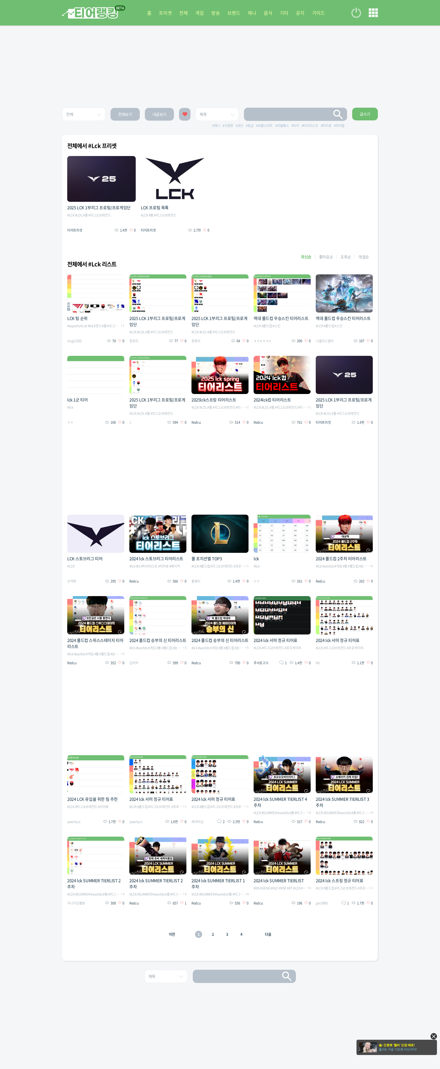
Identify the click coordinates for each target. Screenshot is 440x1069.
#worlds (328, 566)
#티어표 (163, 566)
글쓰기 (365, 114)
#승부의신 (366, 566)
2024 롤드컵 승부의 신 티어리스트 (157, 640)
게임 (199, 12)
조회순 (345, 257)
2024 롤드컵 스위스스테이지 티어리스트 (95, 643)
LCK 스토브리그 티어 (84, 558)
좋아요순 (326, 257)
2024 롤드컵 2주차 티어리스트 (341, 558)
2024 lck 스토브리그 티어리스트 (156, 558)
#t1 (138, 566)
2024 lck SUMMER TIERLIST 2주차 (94, 883)
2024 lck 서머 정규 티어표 (275, 640)
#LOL (79, 215)
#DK (256, 887)
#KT (290, 887)
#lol (90, 325)
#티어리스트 (244, 407)
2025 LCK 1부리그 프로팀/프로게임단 (99, 207)
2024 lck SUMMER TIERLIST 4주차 (280, 802)
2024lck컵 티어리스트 (272, 400)
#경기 (97, 325)
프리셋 (165, 12)
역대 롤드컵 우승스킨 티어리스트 (281, 318)
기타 (284, 12)
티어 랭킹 (90, 13)
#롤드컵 (267, 325)
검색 (338, 114)
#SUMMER (269, 812)
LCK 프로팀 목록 (155, 207)
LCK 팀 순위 (77, 318)
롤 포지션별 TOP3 (206, 558)
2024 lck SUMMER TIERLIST (279, 880)
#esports (73, 325)
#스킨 (276, 325)
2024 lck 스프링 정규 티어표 (339, 880)
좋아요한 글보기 (184, 114)
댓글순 (364, 257)
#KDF (282, 887)
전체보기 (125, 114)
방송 (215, 12)
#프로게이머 (241, 566)
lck (256, 558)
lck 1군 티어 (77, 400)
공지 (300, 12)
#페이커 (174, 566)
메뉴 (373, 12)
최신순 (306, 257)
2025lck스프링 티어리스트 (213, 400)
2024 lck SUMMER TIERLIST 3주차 (342, 802)
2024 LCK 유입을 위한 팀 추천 (92, 799)
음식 (268, 12)
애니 (252, 12)
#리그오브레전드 (99, 215)
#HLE (274, 887)
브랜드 (233, 12)
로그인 (356, 13)
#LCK (71, 215)
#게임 (338, 566)
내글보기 (160, 114)
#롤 (85, 215)
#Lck (83, 325)
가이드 (318, 12)
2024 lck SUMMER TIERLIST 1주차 (218, 883)
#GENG (265, 887)
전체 (183, 12)
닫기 (434, 1036)
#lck (70, 407)
